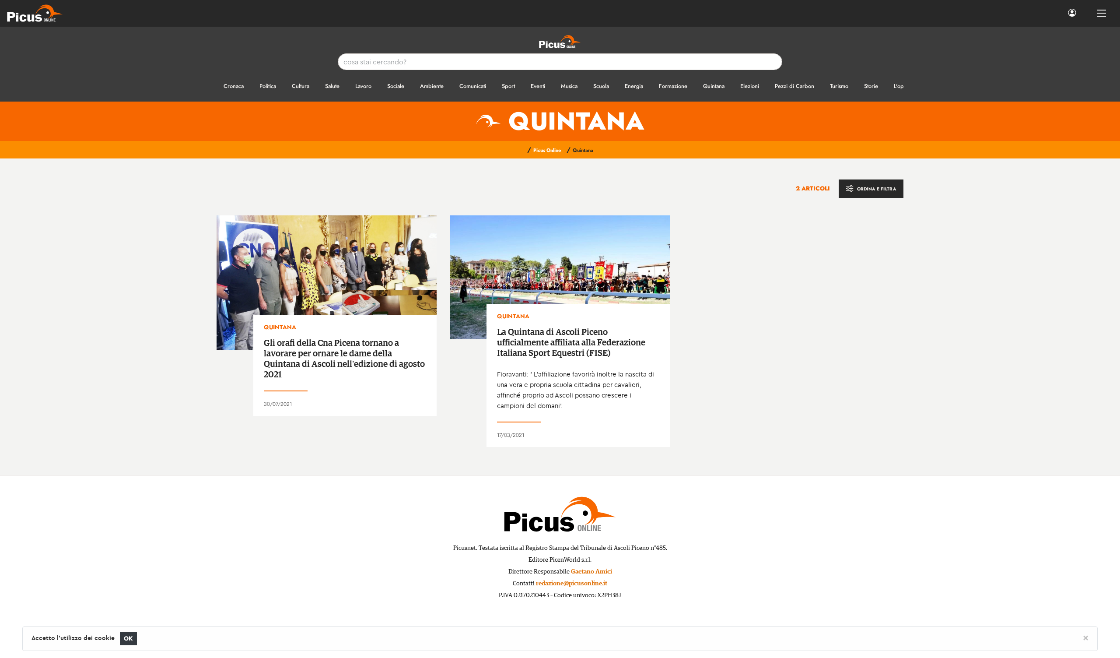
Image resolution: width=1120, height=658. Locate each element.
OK (128, 638)
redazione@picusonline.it (571, 584)
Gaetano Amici (591, 572)
